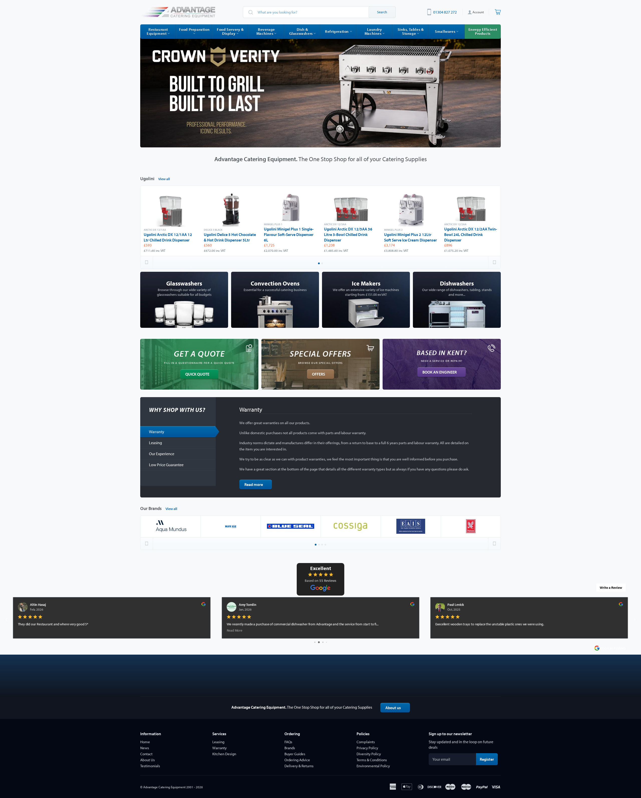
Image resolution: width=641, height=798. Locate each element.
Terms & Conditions (372, 759)
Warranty (156, 431)
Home (145, 741)
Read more (253, 484)
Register (489, 759)
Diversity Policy (369, 753)
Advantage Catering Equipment (164, 787)
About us (393, 707)
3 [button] (322, 545)
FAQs (288, 741)
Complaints (366, 741)
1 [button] (319, 263)
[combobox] (319, 12)
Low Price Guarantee (166, 464)
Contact (146, 753)
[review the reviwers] (204, 605)
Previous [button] (146, 262)
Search (382, 12)
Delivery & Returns (298, 765)
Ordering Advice (297, 759)
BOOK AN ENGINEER (439, 372)
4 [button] (326, 545)
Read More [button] (26, 630)
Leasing (155, 442)
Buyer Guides (294, 753)
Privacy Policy (367, 747)
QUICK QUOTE (197, 374)
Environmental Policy (373, 765)
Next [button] (494, 262)
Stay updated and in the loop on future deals (461, 744)
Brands (289, 747)
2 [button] (322, 263)
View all (164, 179)
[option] (320, 89)
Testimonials (150, 765)
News (144, 747)
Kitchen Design (224, 753)
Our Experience (161, 453)
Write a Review (611, 587)
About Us (147, 759)
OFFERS (318, 374)
